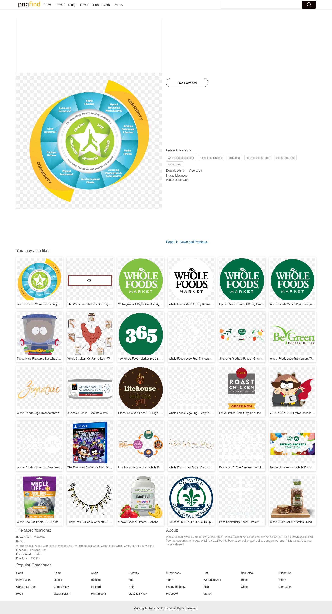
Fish (206, 586)
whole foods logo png (181, 158)
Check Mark (61, 586)
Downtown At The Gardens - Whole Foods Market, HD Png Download (261, 467)
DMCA (118, 4)
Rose (244, 580)
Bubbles (96, 580)
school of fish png (211, 158)
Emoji (72, 4)
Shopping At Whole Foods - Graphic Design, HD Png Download (257, 358)
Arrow (47, 4)
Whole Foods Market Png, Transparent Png (296, 304)
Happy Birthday (175, 586)
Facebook (172, 593)
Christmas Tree (26, 586)
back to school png (258, 158)
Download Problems (194, 242)
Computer (284, 586)
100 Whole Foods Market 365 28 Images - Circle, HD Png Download (159, 358)
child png (234, 158)
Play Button (23, 580)
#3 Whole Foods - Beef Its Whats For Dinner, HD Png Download (106, 413)
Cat (205, 573)
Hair (131, 586)
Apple (94, 573)
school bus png (285, 158)
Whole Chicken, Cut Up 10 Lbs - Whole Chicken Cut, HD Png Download (110, 358)
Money (207, 593)
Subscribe (284, 573)
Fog (131, 580)
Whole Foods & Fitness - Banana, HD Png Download (150, 522)
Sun (96, 4)
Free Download (187, 83)
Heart (19, 573)
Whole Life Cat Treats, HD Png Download (42, 522)
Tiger (169, 580)
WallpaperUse (212, 580)
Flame (57, 573)
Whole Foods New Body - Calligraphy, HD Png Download (203, 467)
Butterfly (134, 573)
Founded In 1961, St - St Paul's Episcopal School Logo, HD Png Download (214, 522)
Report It (172, 242)
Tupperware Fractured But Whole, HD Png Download (49, 358)
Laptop (58, 580)
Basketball (247, 573)
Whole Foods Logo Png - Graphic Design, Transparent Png (205, 413)
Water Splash (62, 593)
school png (174, 164)
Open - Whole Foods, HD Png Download (243, 304)
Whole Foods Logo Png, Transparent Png (194, 358)
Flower (84, 4)
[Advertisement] (89, 46)
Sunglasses (173, 573)
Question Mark (138, 593)
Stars (106, 4)
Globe (244, 586)
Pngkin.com (98, 593)
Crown (59, 4)
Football (96, 586)
